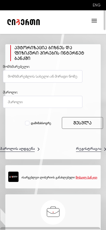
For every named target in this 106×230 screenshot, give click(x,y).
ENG (97, 5)
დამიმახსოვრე (41, 123)
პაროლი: (10, 92)
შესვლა (82, 123)
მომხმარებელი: (16, 67)
